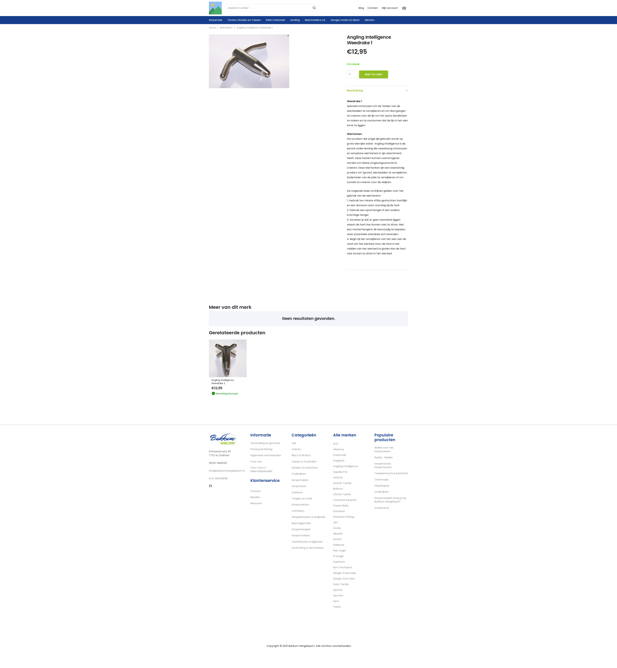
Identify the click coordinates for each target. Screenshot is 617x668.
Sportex (338, 595)
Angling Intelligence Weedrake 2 (222, 381)
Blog (361, 8)
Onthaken (298, 511)
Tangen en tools (302, 498)
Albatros (338, 449)
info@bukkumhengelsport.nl (227, 471)
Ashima (337, 477)
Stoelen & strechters (305, 468)
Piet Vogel (339, 550)
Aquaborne (340, 472)
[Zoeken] (314, 8)
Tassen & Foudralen (304, 461)
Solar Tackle (341, 584)
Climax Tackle (342, 494)
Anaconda (339, 455)
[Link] (215, 8)
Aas (294, 443)
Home (212, 27)
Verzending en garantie (265, 443)
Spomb (337, 590)
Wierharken (226, 27)
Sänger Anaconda (344, 573)
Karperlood (299, 486)
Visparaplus (381, 486)
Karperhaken (300, 480)
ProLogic (338, 556)
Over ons (256, 461)
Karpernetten (300, 504)
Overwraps (381, 479)
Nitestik (337, 534)
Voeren (296, 449)
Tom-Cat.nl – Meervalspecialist (261, 469)
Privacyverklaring (261, 449)
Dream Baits (341, 505)
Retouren (256, 503)
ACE (335, 444)
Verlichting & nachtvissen (308, 548)
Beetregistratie (301, 523)
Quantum (339, 562)
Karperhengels (301, 529)
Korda (337, 528)
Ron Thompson (342, 567)
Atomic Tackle (342, 483)
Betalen (255, 497)
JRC (335, 522)
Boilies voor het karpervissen (383, 449)
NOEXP (337, 539)
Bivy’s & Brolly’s (301, 455)
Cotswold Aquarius (344, 500)
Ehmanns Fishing (343, 517)
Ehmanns (339, 511)
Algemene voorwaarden (265, 455)
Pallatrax (338, 545)
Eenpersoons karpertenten (383, 465)
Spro (336, 601)
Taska (337, 607)
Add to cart (373, 74)
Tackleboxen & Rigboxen (307, 542)
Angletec (339, 460)
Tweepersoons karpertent (391, 473)
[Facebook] (210, 485)
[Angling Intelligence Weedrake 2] (228, 358)
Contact (372, 8)
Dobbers (297, 492)
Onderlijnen (299, 474)
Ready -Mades (383, 457)
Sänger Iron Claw (344, 578)
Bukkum (338, 489)
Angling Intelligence (345, 466)
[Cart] (404, 8)
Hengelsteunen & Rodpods (308, 517)
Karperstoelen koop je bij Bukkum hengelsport (390, 499)
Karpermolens (301, 535)
